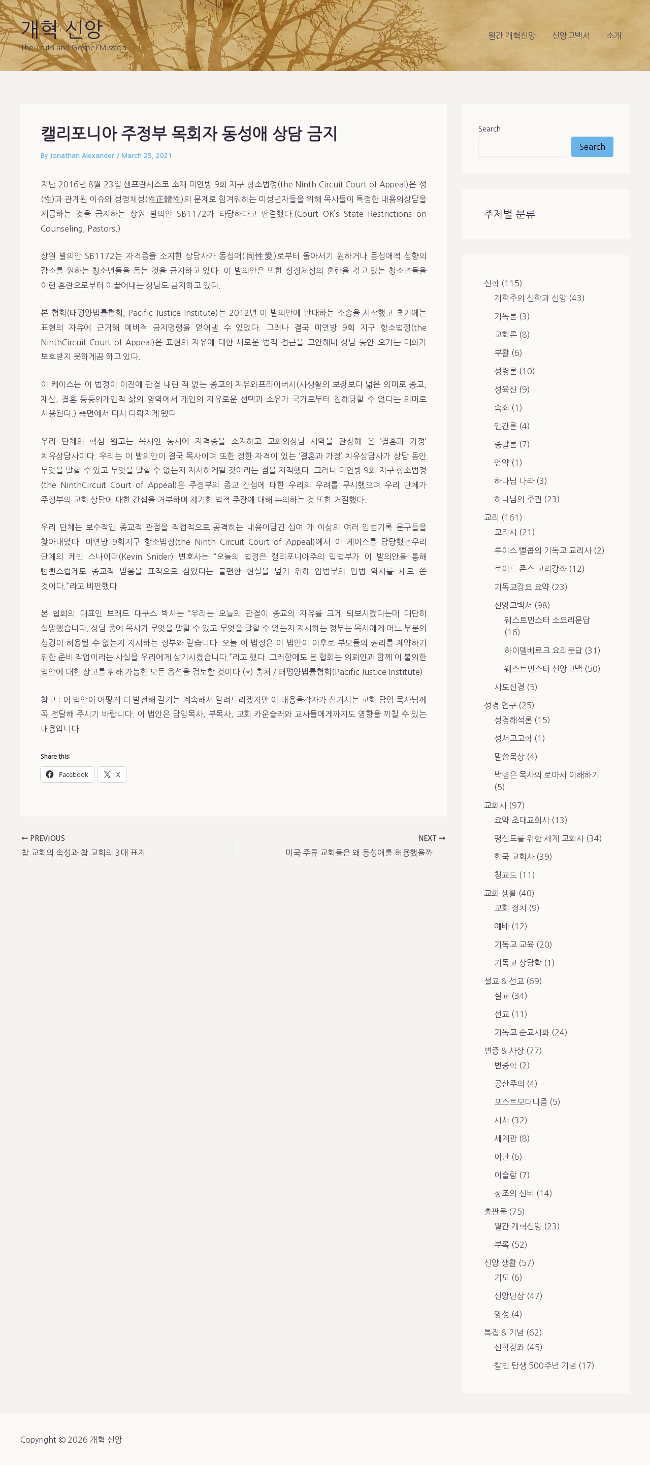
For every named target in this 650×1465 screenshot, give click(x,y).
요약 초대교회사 (521, 820)
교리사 (505, 532)
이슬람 (505, 1175)
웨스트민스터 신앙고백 (543, 669)
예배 (501, 926)
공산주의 (509, 1084)
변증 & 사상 (504, 1051)
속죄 (501, 408)
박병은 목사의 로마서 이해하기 (546, 775)
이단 (501, 1157)
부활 (501, 353)
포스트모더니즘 (520, 1102)
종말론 (505, 444)
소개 (614, 35)
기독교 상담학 (518, 963)
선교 (501, 1014)
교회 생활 (500, 893)
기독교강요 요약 (521, 587)
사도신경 (509, 687)
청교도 (505, 875)
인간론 (505, 426)
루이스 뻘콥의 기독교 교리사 (543, 550)
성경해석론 (513, 720)
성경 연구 (500, 705)
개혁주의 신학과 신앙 (530, 298)
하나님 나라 (514, 481)
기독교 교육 (514, 944)
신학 (491, 283)
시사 (501, 1120)
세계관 (505, 1138)
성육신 (505, 389)
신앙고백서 (571, 35)
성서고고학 (513, 738)
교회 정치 (510, 908)
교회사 (495, 805)
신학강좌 (509, 1347)
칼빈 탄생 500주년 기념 (535, 1365)
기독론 (505, 316)
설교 (501, 996)
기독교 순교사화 (521, 1032)
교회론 (505, 335)
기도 (501, 1278)
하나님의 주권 (518, 499)
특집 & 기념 (504, 1332)
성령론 (505, 371)
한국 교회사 (514, 857)
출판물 (495, 1212)
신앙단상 (509, 1296)
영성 (501, 1314)
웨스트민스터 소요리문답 (547, 620)
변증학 (505, 1065)
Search (489, 129)
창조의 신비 (514, 1193)
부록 (501, 1245)
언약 (501, 463)
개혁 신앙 (61, 30)
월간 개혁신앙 (512, 35)
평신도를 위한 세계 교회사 (539, 838)
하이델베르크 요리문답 (543, 650)
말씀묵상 (509, 757)
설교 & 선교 (504, 981)
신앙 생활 (500, 1263)
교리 (491, 517)
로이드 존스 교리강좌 (530, 569)
